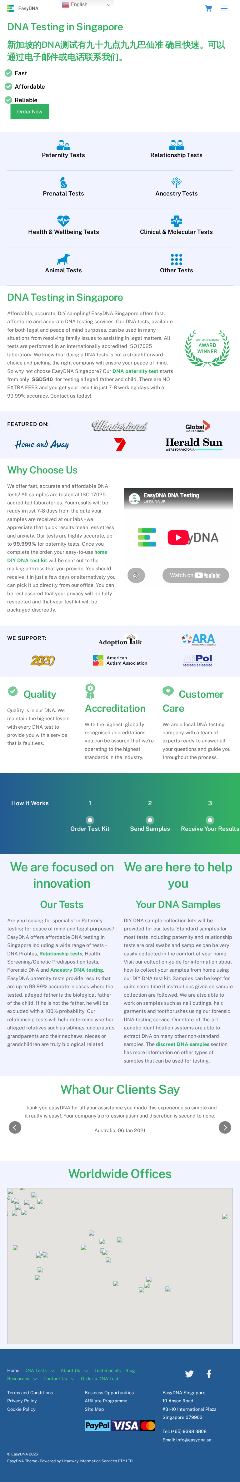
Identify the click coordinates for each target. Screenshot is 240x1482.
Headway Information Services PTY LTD (97, 1461)
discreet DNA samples (182, 1044)
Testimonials (107, 1370)
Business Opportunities (109, 1392)
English (78, 4)
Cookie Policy (21, 1409)
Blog (130, 1370)
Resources (18, 1378)
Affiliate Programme (106, 1400)
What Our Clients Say (120, 1089)
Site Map (94, 1409)
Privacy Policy (22, 1400)
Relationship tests (60, 954)
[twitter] (190, 1373)
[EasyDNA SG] (22, 9)
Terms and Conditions (30, 1392)
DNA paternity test (135, 371)
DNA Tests (35, 1370)
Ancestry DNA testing (76, 970)
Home (13, 1370)
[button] (15, 1127)
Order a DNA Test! (100, 1378)
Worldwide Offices (120, 1173)
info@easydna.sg (194, 1439)
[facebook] (210, 1373)
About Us (70, 1370)
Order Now (29, 112)
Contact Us (55, 1378)
